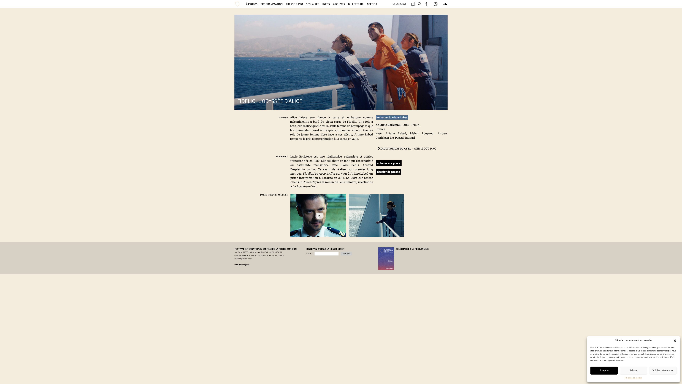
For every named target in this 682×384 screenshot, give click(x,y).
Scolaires (312, 4)
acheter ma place (388, 163)
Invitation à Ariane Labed (392, 117)
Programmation (272, 4)
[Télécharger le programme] (413, 4)
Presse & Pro (294, 4)
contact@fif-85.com (243, 259)
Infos (326, 4)
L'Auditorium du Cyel (395, 148)
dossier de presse (388, 172)
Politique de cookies (633, 378)
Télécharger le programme (412, 249)
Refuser (633, 370)
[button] (675, 340)
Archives (339, 4)
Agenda (372, 4)
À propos (252, 4)
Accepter (604, 370)
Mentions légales (242, 265)
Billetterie (356, 4)
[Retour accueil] (239, 4)
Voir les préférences (663, 370)
